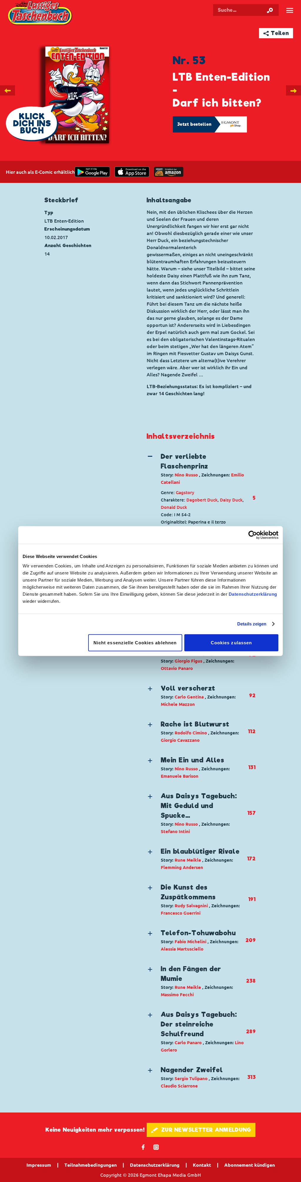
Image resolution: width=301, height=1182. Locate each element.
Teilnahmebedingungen (90, 1165)
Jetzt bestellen (194, 124)
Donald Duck (174, 507)
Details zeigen (251, 623)
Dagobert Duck (202, 499)
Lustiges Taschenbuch (40, 14)
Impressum (38, 1165)
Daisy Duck (231, 499)
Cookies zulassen (231, 642)
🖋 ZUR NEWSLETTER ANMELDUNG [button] (201, 1130)
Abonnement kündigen (249, 1165)
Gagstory (185, 492)
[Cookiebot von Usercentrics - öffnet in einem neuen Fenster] (252, 535)
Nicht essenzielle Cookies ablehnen (135, 642)
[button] (196, 469)
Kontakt (202, 1165)
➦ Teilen (276, 33)
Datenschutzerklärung (253, 593)
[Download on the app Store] (132, 172)
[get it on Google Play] (92, 172)
